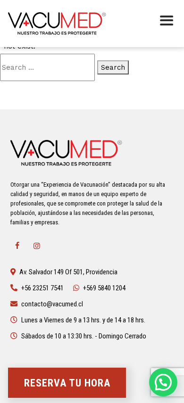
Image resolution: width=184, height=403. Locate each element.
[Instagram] (37, 246)
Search (113, 67)
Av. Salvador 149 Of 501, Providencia (68, 272)
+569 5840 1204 (104, 288)
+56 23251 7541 (42, 288)
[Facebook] (17, 246)
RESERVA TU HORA (67, 383)
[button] (163, 382)
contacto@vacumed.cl (52, 304)
